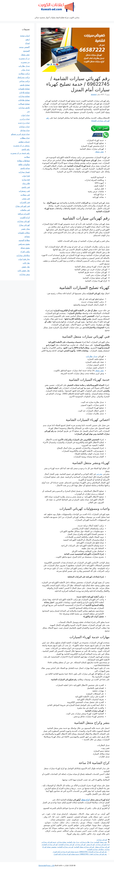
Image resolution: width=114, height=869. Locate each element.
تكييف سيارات (24, 108)
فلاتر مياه (26, 183)
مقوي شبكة (25, 248)
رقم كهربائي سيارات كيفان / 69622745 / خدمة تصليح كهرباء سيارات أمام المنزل (80, 854)
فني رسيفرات (24, 191)
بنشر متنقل (99, 152)
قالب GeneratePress (46, 865)
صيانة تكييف (25, 168)
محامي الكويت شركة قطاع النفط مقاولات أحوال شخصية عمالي (57, 17)
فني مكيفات (25, 210)
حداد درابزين (25, 119)
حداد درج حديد (24, 123)
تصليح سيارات (61, 842)
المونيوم (26, 51)
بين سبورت (25, 62)
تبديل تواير (25, 70)
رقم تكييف (25, 149)
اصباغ (27, 43)
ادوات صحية (25, 36)
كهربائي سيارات (102, 840)
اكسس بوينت (24, 47)
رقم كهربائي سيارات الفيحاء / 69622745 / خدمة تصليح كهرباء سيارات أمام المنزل (80, 852)
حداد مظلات (25, 138)
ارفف (27, 39)
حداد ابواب (25, 115)
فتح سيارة (26, 180)
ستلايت (27, 157)
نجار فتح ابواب (24, 259)
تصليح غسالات (24, 104)
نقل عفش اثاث (24, 270)
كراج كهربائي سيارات (103, 844)
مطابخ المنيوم (24, 240)
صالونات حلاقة (24, 164)
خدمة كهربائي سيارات (49, 842)
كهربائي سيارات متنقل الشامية (84, 847)
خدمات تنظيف (24, 142)
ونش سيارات (24, 274)
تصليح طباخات (24, 100)
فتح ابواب (26, 176)
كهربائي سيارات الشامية (66, 844)
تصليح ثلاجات (24, 92)
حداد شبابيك (25, 130)
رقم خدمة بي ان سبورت (20, 153)
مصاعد (27, 236)
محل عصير (25, 229)
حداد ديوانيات (24, 126)
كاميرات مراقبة (24, 214)
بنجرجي (99, 474)
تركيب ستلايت (24, 73)
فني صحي (26, 198)
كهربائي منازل (24, 225)
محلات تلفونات (24, 233)
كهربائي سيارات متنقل (102, 847)
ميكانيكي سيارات (23, 255)
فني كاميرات (25, 202)
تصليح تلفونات (24, 89)
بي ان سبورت (24, 58)
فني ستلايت (25, 195)
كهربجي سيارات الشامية (65, 847)
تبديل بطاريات (91, 356)
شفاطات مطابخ (23, 161)
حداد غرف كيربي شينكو (20, 134)
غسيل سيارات (24, 172)
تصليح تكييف (25, 85)
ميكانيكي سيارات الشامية (95, 849)
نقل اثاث (26, 263)
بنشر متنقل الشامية (100, 842)
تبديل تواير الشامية (73, 842)
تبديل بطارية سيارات (86, 842)
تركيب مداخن (24, 81)
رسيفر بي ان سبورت (21, 145)
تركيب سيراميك (23, 77)
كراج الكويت (25, 217)
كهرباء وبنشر (90, 844)
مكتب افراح (25, 251)
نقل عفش (26, 267)
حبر (28, 111)
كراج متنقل (85, 800)
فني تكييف (25, 187)
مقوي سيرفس (24, 244)
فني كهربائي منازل (22, 206)
